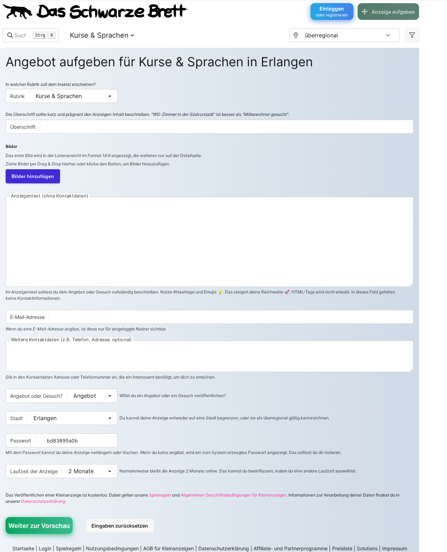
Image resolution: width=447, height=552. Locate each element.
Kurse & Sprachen (99, 35)
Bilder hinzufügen (33, 176)
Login (45, 548)
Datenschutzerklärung (43, 501)
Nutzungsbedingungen (112, 548)
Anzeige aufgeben (393, 12)
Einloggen (332, 11)
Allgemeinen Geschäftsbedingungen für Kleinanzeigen (233, 495)
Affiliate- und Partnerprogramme (291, 548)
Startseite (23, 548)
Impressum (394, 548)
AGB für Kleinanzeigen (168, 548)
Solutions (367, 548)
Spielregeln (160, 495)
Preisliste (342, 548)
